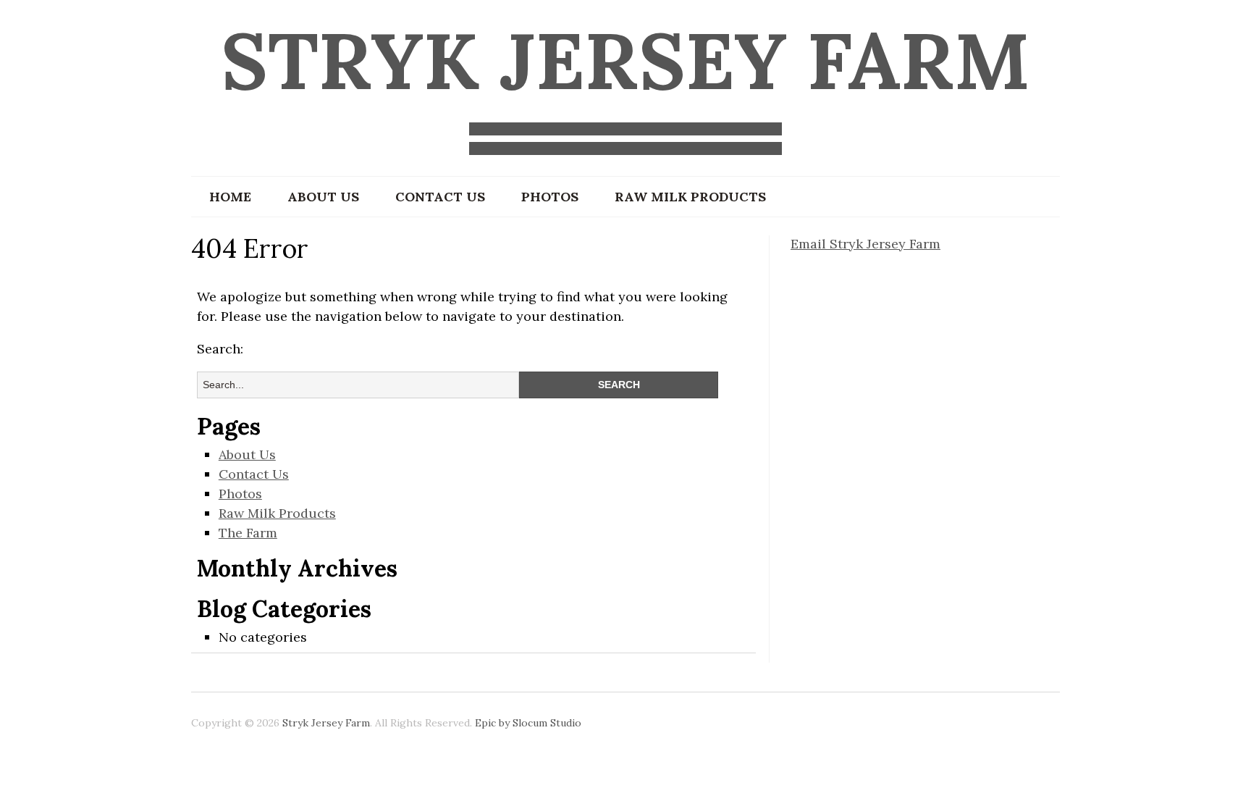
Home (230, 196)
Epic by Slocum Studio (528, 722)
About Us (323, 196)
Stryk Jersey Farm (625, 60)
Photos (549, 196)
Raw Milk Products (690, 196)
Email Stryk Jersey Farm (865, 243)
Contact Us (440, 196)
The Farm (248, 532)
